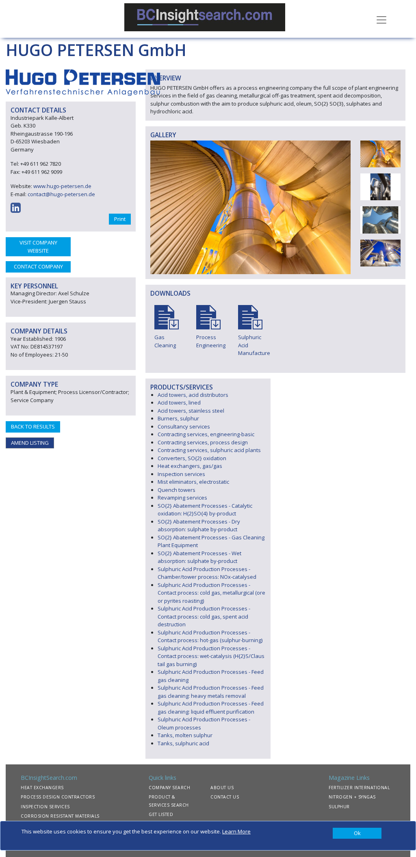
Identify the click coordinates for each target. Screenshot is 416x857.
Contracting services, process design (203, 442)
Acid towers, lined (179, 402)
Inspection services (181, 474)
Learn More (236, 831)
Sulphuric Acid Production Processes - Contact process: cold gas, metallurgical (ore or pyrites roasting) (211, 592)
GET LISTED (161, 814)
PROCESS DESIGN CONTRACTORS (58, 797)
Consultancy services (184, 426)
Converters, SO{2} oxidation (192, 458)
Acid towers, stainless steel (191, 410)
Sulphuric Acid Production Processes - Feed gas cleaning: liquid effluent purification (211, 707)
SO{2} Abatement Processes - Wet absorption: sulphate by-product (199, 557)
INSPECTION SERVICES (45, 806)
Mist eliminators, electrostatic (193, 481)
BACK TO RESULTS (33, 426)
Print (120, 219)
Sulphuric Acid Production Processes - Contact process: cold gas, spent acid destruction (204, 616)
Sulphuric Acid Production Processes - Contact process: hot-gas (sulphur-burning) (210, 636)
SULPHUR (339, 806)
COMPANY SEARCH (169, 787)
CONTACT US (224, 797)
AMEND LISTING (30, 442)
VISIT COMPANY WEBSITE (38, 246)
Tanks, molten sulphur (185, 735)
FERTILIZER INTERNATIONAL (359, 787)
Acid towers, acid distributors (193, 394)
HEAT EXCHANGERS (42, 787)
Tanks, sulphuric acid (183, 743)
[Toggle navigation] (381, 19)
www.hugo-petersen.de (62, 186)
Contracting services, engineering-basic (206, 434)
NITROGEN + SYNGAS (352, 797)
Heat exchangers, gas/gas (190, 466)
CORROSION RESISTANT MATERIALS (60, 816)
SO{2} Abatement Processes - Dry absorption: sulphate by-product (199, 525)
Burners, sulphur (178, 418)
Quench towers (176, 489)
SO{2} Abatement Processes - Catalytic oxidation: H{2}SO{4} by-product (205, 509)
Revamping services (182, 497)
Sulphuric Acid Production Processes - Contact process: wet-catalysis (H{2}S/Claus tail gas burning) (211, 656)
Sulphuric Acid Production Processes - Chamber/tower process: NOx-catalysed (207, 573)
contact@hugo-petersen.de (61, 194)
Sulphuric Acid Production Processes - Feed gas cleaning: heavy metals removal (211, 691)
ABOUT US (222, 787)
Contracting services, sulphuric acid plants (209, 450)
